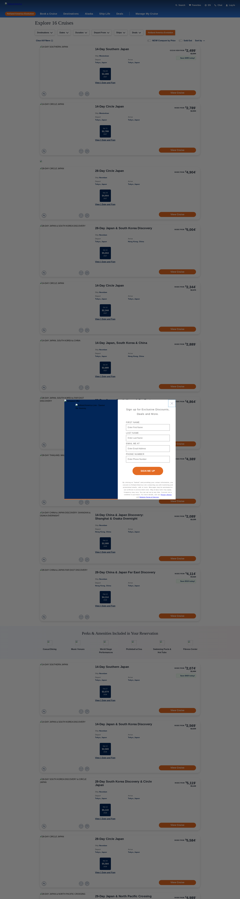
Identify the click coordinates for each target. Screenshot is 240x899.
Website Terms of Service (149, 497)
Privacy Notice (166, 494)
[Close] (172, 403)
